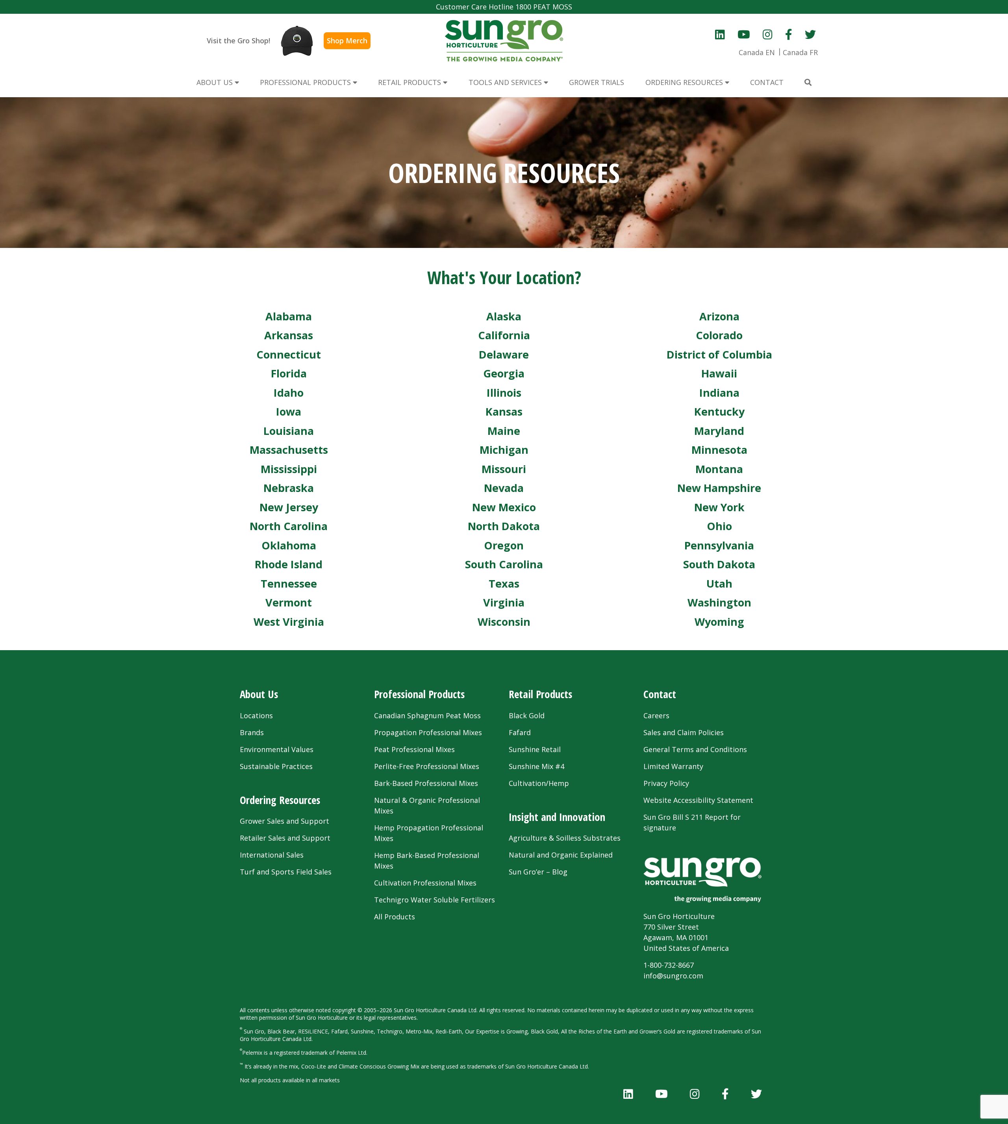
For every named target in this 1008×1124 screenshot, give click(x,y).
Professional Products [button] (306, 82)
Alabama (288, 316)
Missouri (504, 469)
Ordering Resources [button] (685, 82)
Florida (289, 373)
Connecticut (288, 354)
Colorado (719, 335)
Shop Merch (347, 40)
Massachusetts (289, 449)
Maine (503, 430)
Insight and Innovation (557, 817)
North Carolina (289, 526)
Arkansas (288, 335)
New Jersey (288, 507)
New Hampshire (719, 488)
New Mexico (504, 507)
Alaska (503, 316)
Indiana (719, 392)
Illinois (504, 392)
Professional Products (419, 694)
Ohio (719, 526)
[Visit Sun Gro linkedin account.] (720, 34)
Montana (719, 469)
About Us (259, 694)
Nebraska (288, 488)
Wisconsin (504, 621)
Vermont (288, 602)
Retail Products (540, 694)
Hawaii (719, 373)
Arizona (719, 316)
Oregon (504, 545)
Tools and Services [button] (506, 82)
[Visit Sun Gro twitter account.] (810, 34)
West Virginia (289, 621)
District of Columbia (719, 354)
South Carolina (504, 564)
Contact (659, 694)
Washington (719, 602)
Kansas (504, 411)
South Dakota (719, 564)
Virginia (503, 602)
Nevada (504, 488)
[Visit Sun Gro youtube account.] (743, 34)
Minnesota (719, 449)
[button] (808, 82)
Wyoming (719, 621)
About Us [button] (215, 82)
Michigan (504, 449)
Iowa (288, 411)
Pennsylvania (719, 545)
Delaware (504, 354)
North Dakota (504, 526)
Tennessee (289, 583)
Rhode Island (288, 564)
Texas (504, 583)
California (504, 335)
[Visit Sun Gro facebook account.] (789, 34)
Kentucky (719, 411)
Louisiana (288, 430)
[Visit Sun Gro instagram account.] (767, 34)
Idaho (289, 392)
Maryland (719, 430)
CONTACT (767, 82)
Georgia (503, 373)
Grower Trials (596, 82)
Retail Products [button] (410, 82)
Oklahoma (288, 545)
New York (719, 507)
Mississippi (289, 469)
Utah (719, 583)
